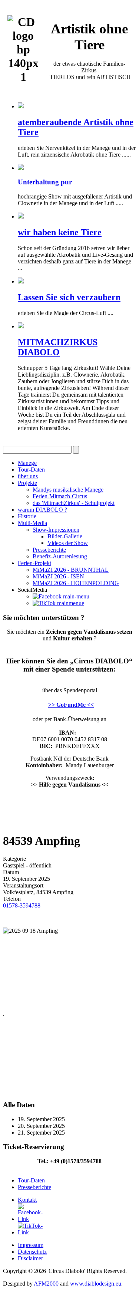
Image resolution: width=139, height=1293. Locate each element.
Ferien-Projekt (34, 563)
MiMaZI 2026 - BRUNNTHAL (71, 570)
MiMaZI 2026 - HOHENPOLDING (76, 583)
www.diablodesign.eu (95, 1283)
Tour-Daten (31, 469)
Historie (27, 516)
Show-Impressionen (56, 529)
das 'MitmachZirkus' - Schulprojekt (74, 503)
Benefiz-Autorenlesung (60, 556)
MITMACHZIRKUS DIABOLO (57, 347)
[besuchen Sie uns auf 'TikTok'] (58, 603)
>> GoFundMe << (71, 705)
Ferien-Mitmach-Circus (60, 496)
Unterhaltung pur (45, 182)
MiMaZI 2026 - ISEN (58, 576)
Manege (27, 463)
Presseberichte (49, 550)
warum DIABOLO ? (42, 509)
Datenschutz (32, 1251)
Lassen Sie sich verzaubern (69, 297)
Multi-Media (32, 523)
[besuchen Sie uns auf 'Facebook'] (61, 596)
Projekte (27, 483)
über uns (28, 476)
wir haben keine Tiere (60, 232)
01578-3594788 (21, 905)
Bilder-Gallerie (64, 536)
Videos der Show (67, 543)
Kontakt (27, 1200)
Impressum (30, 1245)
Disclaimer (30, 1258)
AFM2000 (46, 1283)
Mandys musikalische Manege (68, 489)
